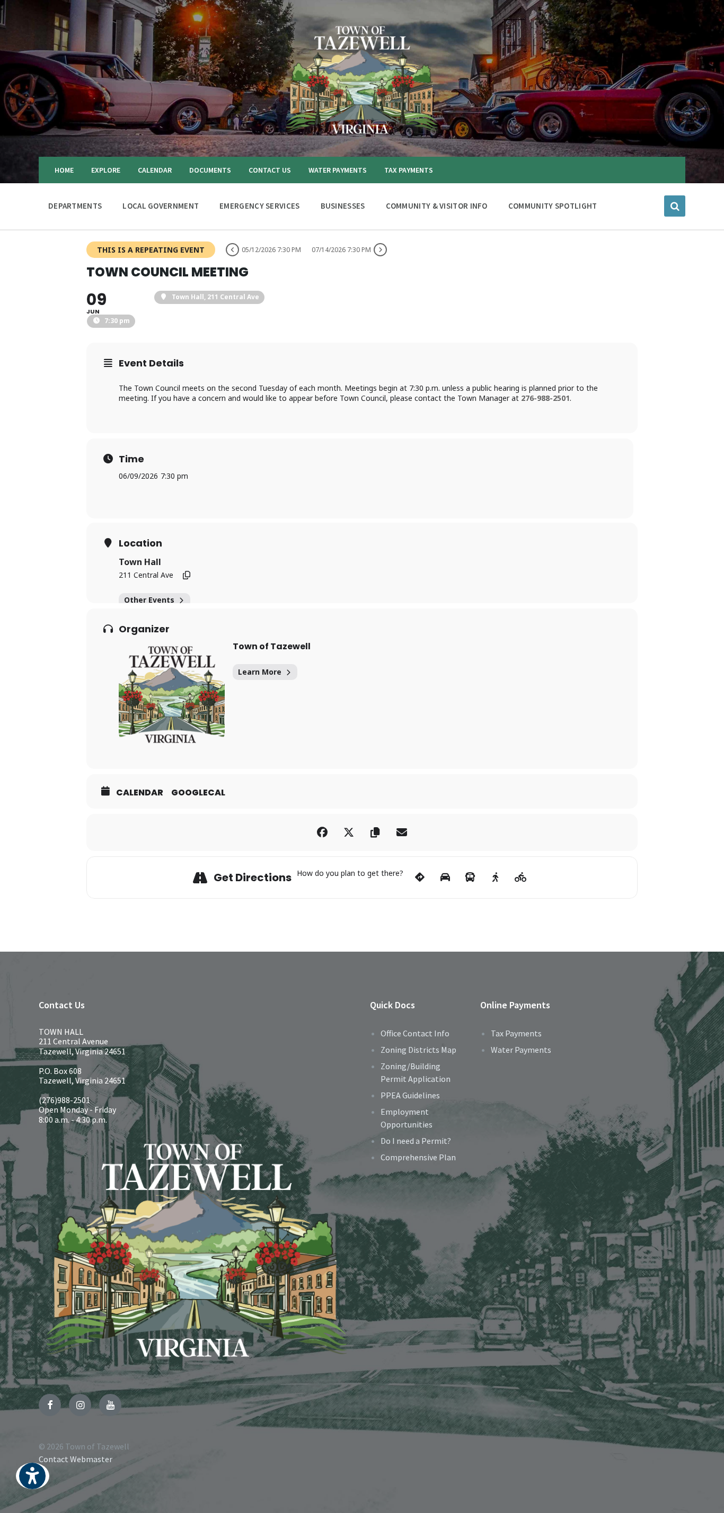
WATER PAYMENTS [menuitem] (337, 170)
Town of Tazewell (272, 646)
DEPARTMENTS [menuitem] (75, 206)
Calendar (139, 792)
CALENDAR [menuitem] (155, 170)
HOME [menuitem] (64, 170)
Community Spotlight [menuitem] (552, 206)
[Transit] (470, 877)
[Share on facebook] (322, 832)
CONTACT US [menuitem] (270, 170)
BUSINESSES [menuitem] (343, 206)
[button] (33, 1483)
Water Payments (521, 1049)
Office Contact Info (415, 1033)
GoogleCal (198, 792)
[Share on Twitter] (348, 832)
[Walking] (495, 877)
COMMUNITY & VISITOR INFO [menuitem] (437, 206)
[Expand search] (674, 206)
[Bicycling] (520, 877)
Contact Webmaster (75, 1459)
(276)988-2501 (64, 1100)
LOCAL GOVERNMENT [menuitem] (160, 206)
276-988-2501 (545, 398)
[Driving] (445, 877)
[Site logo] (362, 136)
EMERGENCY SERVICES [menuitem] (259, 206)
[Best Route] (420, 877)
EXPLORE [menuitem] (105, 170)
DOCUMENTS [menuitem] (210, 170)
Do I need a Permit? (416, 1140)
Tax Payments (516, 1033)
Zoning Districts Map (418, 1049)
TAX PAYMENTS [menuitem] (408, 170)
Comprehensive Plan (418, 1157)
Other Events (149, 600)
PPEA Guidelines (410, 1095)
